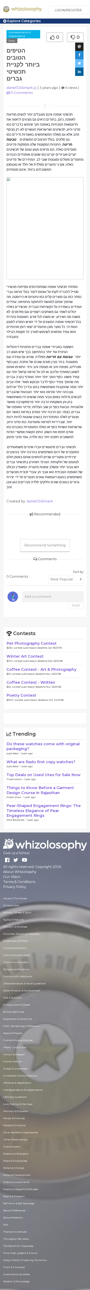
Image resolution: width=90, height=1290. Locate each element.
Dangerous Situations (16, 969)
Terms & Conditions (19, 882)
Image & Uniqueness (15, 1068)
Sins (5, 1224)
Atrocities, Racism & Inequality (21, 933)
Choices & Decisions (14, 948)
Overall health (11, 1146)
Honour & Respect (14, 1054)
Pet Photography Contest (31, 643)
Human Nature (12, 1061)
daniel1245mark (19, 88)
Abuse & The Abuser (15, 898)
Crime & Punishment (16, 962)
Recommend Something (45, 545)
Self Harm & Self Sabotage (18, 1203)
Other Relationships (15, 1139)
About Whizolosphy (19, 872)
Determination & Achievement (21, 990)
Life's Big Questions (15, 1096)
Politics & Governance (16, 1182)
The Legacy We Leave (16, 1238)
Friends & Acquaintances (17, 1040)
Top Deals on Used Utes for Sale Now (43, 775)
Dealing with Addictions (17, 976)
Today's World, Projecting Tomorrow (25, 1260)
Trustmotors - (15, 779)
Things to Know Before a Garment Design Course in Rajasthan (40, 790)
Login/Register (68, 10)
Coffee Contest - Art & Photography (41, 669)
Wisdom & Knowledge (16, 1281)
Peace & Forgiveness (15, 1160)
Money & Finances (14, 1118)
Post (76, 606)
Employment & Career (16, 1004)
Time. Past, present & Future (20, 1253)
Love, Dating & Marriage (17, 1104)
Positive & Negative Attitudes (20, 1189)
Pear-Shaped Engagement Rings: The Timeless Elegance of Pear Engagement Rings (43, 810)
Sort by (78, 572)
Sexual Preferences (14, 1210)
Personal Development (17, 1175)
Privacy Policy (14, 887)
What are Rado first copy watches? (40, 762)
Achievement (11, 905)
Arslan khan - (14, 797)
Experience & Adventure (17, 1018)
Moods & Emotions (14, 1125)
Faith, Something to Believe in (21, 1026)
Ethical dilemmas (13, 1011)
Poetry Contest (21, 695)
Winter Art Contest (25, 656)
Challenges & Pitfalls (15, 940)
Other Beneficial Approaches (20, 1132)
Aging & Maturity (13, 919)
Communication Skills (16, 955)
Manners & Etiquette (15, 1111)
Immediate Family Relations (20, 1075)
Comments (22, 93)
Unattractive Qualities (16, 1274)
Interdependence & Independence (20, 34)
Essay (12, 40)
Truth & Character (14, 1267)
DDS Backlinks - (16, 819)
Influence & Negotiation (17, 1082)
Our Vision (11, 877)
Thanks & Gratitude (15, 1231)
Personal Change (13, 1167)
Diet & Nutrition (12, 997)
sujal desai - (13, 753)
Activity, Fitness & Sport (17, 912)
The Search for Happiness (18, 1245)
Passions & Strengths (15, 1153)
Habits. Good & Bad (14, 1047)
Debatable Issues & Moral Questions (24, 983)
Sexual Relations (13, 1217)
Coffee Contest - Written (30, 682)
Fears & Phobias (12, 1033)
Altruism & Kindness (15, 926)
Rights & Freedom (14, 1196)
